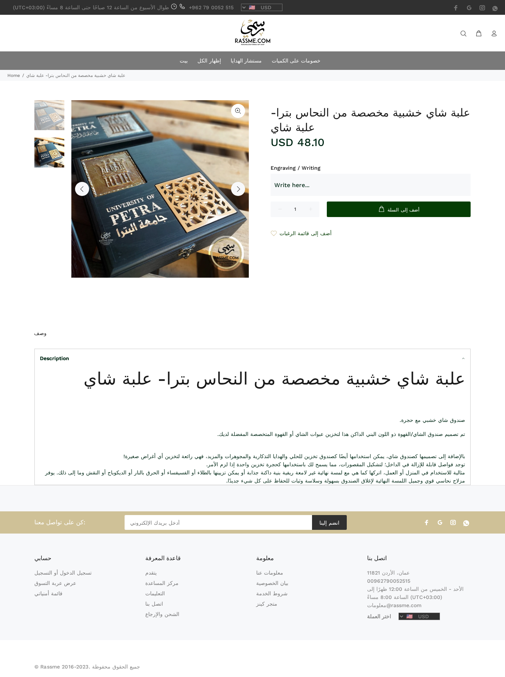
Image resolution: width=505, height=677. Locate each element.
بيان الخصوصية (272, 583)
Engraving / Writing (296, 168)
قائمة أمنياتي (48, 593)
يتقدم (151, 573)
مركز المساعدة (162, 583)
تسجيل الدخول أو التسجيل (63, 573)
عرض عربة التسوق (55, 583)
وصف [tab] (40, 333)
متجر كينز (266, 604)
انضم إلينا (329, 523)
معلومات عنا (269, 573)
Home (13, 75)
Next (238, 189)
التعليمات (155, 593)
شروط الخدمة (272, 593)
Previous (82, 189)
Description (54, 358)
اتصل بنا (154, 604)
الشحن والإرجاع (162, 614)
